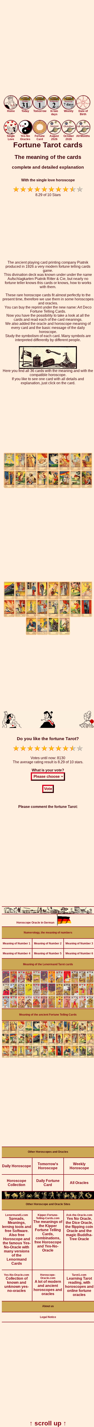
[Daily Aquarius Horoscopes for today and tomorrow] (81, 1198)
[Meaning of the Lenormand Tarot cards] (48, 1007)
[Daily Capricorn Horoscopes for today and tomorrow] (73, 1198)
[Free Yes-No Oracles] (25, 133)
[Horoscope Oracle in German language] (64, 924)
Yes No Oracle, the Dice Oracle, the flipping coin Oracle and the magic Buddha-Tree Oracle (79, 1227)
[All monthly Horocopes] (83, 133)
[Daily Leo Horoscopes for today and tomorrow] (36, 1198)
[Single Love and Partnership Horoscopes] (11, 133)
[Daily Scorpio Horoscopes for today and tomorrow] (59, 1198)
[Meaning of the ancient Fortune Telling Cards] (48, 1056)
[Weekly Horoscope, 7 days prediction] (68, 108)
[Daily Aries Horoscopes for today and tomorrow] (7, 1198)
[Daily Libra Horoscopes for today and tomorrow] (51, 1198)
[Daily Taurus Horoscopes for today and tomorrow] (14, 1198)
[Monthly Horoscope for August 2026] (54, 133)
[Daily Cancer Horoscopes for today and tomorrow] (29, 1198)
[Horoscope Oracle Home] (11, 108)
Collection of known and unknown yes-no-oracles (16, 1283)
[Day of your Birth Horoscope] (83, 108)
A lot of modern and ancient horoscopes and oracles (48, 1284)
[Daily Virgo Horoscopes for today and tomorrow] (44, 1198)
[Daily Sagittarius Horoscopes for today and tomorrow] (66, 1198)
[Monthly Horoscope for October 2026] (68, 133)
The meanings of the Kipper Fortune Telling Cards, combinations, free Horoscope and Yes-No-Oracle (47, 1232)
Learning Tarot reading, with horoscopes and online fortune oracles (79, 1285)
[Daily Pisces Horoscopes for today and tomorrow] (88, 1198)
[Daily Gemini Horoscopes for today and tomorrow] (22, 1198)
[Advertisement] (47, 48)
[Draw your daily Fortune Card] (40, 133)
